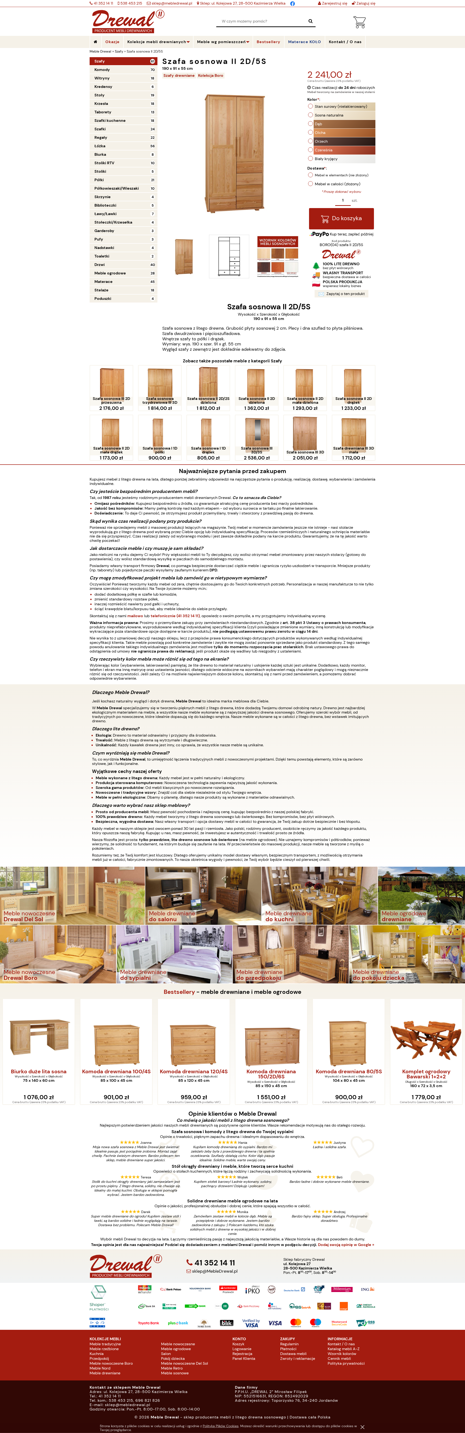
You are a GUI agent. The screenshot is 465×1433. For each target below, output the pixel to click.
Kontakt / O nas (341, 1344)
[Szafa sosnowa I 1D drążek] (208, 435)
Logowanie (241, 1348)
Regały (100, 137)
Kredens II (426, 1072)
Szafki (100, 129)
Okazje (112, 41)
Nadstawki (104, 247)
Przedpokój (99, 1358)
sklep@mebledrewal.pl (171, 3)
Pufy (98, 239)
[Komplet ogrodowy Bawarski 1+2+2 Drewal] (349, 1033)
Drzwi (99, 264)
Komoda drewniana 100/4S (39, 1072)
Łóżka (99, 145)
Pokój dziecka (173, 1358)
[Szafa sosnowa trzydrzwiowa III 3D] (160, 386)
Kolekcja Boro (210, 75)
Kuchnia (97, 1353)
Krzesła (101, 103)
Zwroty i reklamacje (297, 1358)
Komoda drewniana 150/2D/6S (193, 1074)
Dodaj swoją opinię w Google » (346, 1245)
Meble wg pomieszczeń (221, 41)
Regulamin (289, 1344)
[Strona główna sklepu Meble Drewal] (128, 21)
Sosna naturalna (329, 115)
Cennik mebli (339, 1358)
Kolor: (313, 99)
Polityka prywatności (346, 1363)
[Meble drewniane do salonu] (203, 895)
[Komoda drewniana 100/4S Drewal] (39, 1033)
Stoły (99, 95)
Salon (166, 1353)
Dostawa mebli (293, 1353)
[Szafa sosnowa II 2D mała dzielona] (305, 386)
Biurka (100, 154)
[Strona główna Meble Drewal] (95, 42)
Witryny (102, 78)
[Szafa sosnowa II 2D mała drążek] (111, 435)
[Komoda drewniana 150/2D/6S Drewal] (194, 1033)
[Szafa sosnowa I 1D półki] (160, 435)
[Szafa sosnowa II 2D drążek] (353, 386)
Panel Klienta (243, 1358)
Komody (102, 69)
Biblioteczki (105, 205)
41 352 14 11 (103, 3)
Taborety (102, 112)
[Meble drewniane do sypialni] (174, 954)
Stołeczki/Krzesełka (113, 222)
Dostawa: (317, 168)
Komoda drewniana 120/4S (116, 1072)
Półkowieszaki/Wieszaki (116, 188)
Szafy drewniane (179, 75)
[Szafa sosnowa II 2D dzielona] (256, 386)
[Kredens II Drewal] (426, 1033)
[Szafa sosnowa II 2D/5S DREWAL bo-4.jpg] (183, 256)
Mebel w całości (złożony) (337, 184)
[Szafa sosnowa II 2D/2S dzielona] (208, 386)
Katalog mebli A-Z (344, 1348)
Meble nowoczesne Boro (111, 1363)
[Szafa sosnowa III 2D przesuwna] (111, 386)
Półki (99, 179)
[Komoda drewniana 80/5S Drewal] (271, 1033)
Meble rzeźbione (104, 1348)
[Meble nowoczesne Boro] (58, 954)
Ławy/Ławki (105, 213)
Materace (103, 281)
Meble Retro (172, 1368)
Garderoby (104, 230)
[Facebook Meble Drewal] (292, 3)
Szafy (99, 61)
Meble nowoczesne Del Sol (184, 1363)
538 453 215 (130, 3)
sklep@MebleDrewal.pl (214, 1271)
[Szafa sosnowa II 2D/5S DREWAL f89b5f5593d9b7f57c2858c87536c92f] (278, 256)
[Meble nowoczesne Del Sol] (72, 895)
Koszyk (238, 1344)
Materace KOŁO (304, 41)
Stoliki (100, 171)
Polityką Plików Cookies (221, 1426)
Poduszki (102, 298)
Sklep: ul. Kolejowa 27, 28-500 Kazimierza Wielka (242, 3)
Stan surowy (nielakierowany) (341, 106)
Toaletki (101, 256)
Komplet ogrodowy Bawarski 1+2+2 (349, 1074)
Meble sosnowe (175, 1373)
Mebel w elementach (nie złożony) (341, 175)
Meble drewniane (105, 1373)
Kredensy (103, 86)
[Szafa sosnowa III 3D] (305, 435)
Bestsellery (268, 41)
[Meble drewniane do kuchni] (320, 895)
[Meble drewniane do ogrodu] (421, 895)
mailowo (135, 615)
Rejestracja (242, 1353)
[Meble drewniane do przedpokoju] (291, 954)
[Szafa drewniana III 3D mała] (353, 435)
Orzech (321, 141)
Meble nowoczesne (178, 1344)
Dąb (318, 123)
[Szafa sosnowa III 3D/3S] (256, 435)
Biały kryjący (326, 158)
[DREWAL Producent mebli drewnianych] (341, 257)
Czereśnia (324, 150)
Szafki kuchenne (110, 120)
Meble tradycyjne (105, 1344)
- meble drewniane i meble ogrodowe (232, 992)
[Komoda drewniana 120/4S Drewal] (116, 1033)
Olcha (320, 132)
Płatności (288, 1348)
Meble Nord (100, 1368)
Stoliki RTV (104, 162)
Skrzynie (102, 196)
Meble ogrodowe (110, 273)
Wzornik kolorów (342, 1353)
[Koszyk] (360, 27)
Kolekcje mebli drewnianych (156, 41)
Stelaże (101, 290)
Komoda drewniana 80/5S (271, 1072)
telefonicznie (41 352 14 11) (175, 615)
